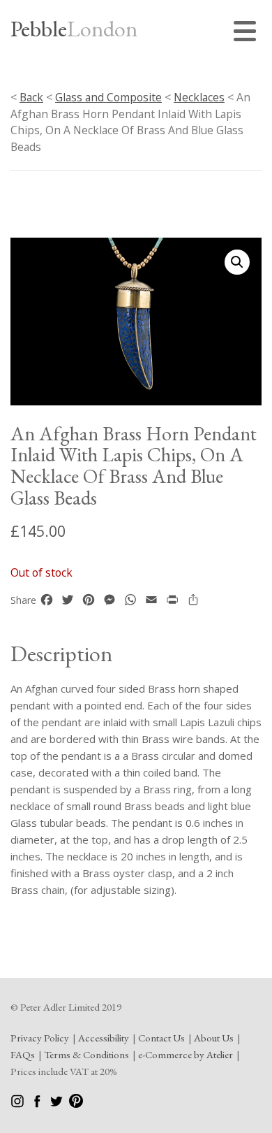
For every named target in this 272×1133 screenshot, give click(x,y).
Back (31, 97)
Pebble (73, 28)
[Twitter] (58, 1104)
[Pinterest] (76, 1104)
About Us (214, 1037)
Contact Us (161, 1037)
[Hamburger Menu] (248, 33)
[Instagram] (18, 1104)
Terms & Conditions (86, 1054)
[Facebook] (38, 1104)
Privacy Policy (39, 1037)
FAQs (22, 1054)
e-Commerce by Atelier (185, 1054)
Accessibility (103, 1037)
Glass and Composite (108, 97)
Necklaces (199, 97)
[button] (237, 262)
